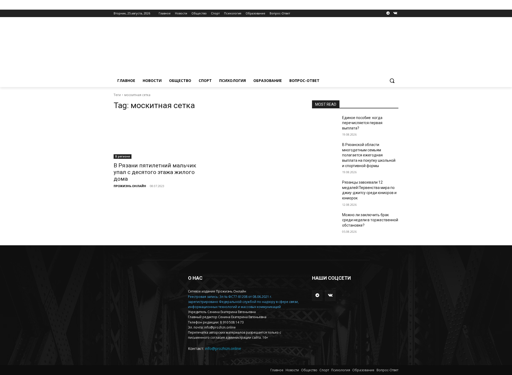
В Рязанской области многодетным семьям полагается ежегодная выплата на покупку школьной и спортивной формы (368, 155)
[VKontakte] (395, 13)
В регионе (122, 156)
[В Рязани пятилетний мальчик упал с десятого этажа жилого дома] (157, 137)
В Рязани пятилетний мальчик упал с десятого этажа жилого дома (155, 172)
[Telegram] (388, 13)
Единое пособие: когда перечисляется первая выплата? (362, 123)
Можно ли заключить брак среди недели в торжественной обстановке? (370, 220)
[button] (392, 80)
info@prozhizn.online (223, 348)
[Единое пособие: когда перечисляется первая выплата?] (325, 124)
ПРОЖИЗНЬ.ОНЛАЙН (130, 186)
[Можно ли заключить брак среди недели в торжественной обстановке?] (325, 221)
